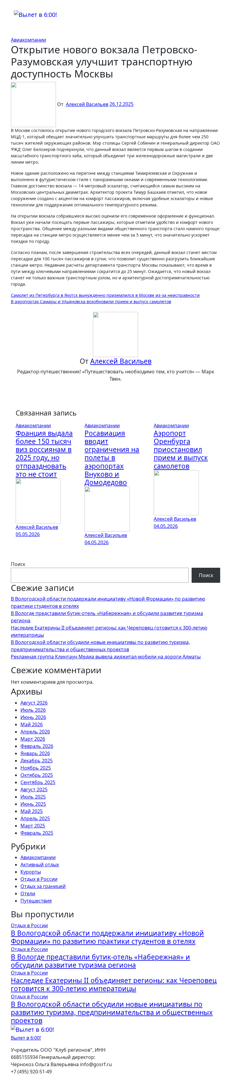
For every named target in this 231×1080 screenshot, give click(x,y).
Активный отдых (39, 864)
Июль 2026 (33, 710)
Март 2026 (32, 739)
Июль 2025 (33, 796)
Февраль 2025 (36, 833)
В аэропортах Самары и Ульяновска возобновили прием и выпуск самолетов (91, 301)
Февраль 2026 (36, 746)
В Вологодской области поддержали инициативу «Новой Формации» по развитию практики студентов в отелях (107, 937)
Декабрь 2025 (36, 760)
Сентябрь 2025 (37, 782)
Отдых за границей (43, 886)
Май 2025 (31, 811)
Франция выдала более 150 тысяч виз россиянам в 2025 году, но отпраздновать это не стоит (44, 454)
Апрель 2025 (35, 818)
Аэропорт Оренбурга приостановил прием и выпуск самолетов (181, 450)
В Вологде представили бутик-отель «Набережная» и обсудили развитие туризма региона (100, 961)
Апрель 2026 (35, 731)
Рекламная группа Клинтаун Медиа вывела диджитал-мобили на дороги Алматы (106, 656)
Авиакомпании (28, 39)
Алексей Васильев (87, 104)
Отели (27, 893)
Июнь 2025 (33, 804)
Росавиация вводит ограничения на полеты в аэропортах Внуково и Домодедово (112, 458)
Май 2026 (31, 724)
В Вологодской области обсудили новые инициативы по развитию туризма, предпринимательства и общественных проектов (112, 1012)
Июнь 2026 (33, 717)
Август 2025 (34, 789)
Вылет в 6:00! (26, 1037)
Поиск (18, 564)
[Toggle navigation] (18, 7)
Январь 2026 (35, 753)
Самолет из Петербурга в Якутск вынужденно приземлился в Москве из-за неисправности (105, 295)
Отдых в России (38, 879)
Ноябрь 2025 (35, 767)
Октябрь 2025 (36, 775)
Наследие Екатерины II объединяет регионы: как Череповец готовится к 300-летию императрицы (114, 984)
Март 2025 (32, 825)
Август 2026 (34, 702)
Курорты (30, 871)
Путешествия (36, 900)
